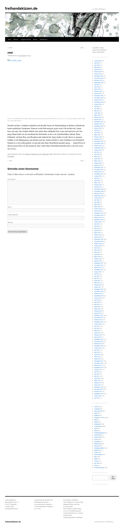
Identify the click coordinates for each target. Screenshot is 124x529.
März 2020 (97, 206)
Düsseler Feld (98, 411)
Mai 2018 (97, 252)
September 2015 (99, 322)
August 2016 (98, 298)
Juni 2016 (97, 302)
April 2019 (97, 230)
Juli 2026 (97, 63)
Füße (95, 420)
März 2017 (97, 283)
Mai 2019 (97, 228)
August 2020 (98, 198)
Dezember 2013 (98, 361)
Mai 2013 (97, 376)
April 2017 (97, 280)
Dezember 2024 (98, 95)
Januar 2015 (97, 337)
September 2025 (99, 82)
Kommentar (12, 179)
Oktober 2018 (98, 243)
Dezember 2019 (98, 213)
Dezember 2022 (98, 141)
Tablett (96, 459)
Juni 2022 (97, 154)
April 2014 (97, 354)
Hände (96, 422)
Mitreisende (97, 444)
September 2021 (99, 174)
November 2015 (99, 317)
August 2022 (98, 150)
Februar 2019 (98, 235)
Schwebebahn (98, 454)
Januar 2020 (97, 211)
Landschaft (97, 435)
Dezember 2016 (98, 289)
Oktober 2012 (98, 391)
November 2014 (99, 341)
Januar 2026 (97, 74)
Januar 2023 (97, 139)
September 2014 (99, 346)
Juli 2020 (97, 200)
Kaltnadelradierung (99, 433)
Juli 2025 (97, 85)
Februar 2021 (98, 185)
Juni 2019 (97, 226)
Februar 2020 (98, 209)
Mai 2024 (97, 111)
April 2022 (97, 159)
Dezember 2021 (98, 167)
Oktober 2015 (98, 320)
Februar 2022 (98, 163)
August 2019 (98, 222)
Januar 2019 (97, 237)
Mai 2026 (97, 67)
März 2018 (97, 256)
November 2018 (99, 241)
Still (51, 154)
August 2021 (98, 176)
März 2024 (97, 115)
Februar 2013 (98, 383)
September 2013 (99, 367)
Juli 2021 (97, 178)
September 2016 (99, 296)
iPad (95, 428)
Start (9, 39)
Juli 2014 (97, 350)
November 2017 (99, 265)
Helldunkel (45, 154)
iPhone (96, 430)
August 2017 (98, 272)
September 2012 (99, 393)
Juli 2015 (97, 326)
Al (30, 56)
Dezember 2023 (98, 122)
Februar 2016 (98, 311)
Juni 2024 (97, 108)
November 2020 (99, 191)
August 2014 (98, 348)
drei (83, 48)
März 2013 (97, 380)
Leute (95, 439)
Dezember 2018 (98, 239)
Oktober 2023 (98, 124)
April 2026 (97, 69)
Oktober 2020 (98, 193)
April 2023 (97, 132)
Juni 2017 (97, 276)
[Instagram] (96, 490)
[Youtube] (104, 490)
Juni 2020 (97, 202)
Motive (16, 39)
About (35, 39)
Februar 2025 (98, 91)
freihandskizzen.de (21, 8)
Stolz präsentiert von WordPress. (104, 522)
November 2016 (99, 291)
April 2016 (97, 306)
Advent (28, 154)
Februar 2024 (98, 117)
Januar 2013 (97, 385)
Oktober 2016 (98, 293)
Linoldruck (97, 441)
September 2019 (99, 219)
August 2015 (98, 324)
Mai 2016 (97, 304)
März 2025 (97, 89)
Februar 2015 (98, 335)
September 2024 (99, 102)
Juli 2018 (97, 248)
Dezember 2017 (98, 263)
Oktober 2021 (98, 172)
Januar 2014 (97, 359)
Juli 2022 (97, 152)
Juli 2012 (97, 398)
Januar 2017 (97, 287)
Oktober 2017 (98, 267)
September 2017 (99, 269)
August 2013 (98, 370)
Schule (96, 452)
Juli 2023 (97, 130)
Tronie (96, 465)
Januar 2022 (97, 165)
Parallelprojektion (99, 448)
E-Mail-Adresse (13, 215)
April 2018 (97, 254)
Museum (96, 446)
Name (10, 207)
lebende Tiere (98, 437)
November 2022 (99, 143)
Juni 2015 (97, 328)
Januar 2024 (97, 119)
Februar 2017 (98, 285)
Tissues (96, 461)
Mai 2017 (97, 278)
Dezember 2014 (98, 339)
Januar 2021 (97, 187)
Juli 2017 (97, 274)
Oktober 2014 (98, 343)
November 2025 (99, 78)
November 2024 (99, 98)
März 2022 (97, 161)
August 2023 (98, 128)
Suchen (113, 477)
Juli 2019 (97, 224)
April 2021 (97, 180)
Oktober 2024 (98, 100)
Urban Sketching (99, 467)
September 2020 (99, 196)
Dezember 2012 (98, 387)
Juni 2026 (97, 65)
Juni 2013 (97, 374)
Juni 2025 (97, 87)
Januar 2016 (97, 313)
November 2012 (99, 389)
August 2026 (98, 61)
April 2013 (97, 378)
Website (10, 222)
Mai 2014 (97, 352)
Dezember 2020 (98, 189)
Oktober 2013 (98, 365)
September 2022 (99, 148)
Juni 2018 (97, 250)
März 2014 (97, 357)
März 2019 (97, 232)
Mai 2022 (97, 156)
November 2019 (99, 215)
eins (10, 48)
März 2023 (97, 135)
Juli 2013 (97, 372)
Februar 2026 (98, 72)
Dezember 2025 (98, 76)
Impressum (43, 39)
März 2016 (97, 309)
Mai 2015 (97, 330)
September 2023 (99, 126)
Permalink (11, 156)
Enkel (95, 413)
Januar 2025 (97, 93)
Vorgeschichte (26, 39)
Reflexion (97, 450)
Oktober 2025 (98, 80)
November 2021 (99, 169)
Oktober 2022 (98, 145)
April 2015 (97, 333)
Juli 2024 (97, 106)
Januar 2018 (97, 261)
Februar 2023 (98, 137)
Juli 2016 (97, 300)
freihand (96, 415)
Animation (97, 409)
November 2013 (99, 363)
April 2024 (97, 113)
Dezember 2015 (98, 315)
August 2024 (98, 104)
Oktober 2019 (98, 217)
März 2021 (97, 182)
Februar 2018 (98, 259)
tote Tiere (97, 463)
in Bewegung (98, 426)
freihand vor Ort (36, 154)
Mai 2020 (97, 204)
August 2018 (98, 246)
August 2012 (98, 396)
